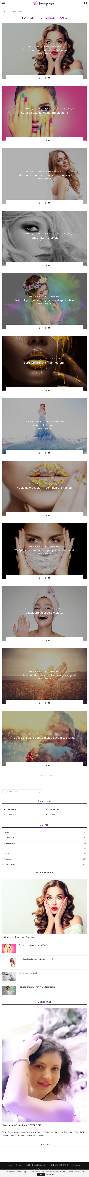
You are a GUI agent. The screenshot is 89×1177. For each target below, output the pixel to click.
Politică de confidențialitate (36, 1165)
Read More (50, 1175)
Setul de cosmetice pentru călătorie (44, 112)
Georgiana (48, 53)
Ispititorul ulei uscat (44, 425)
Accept (40, 1175)
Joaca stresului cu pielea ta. (44, 612)
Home (4, 12)
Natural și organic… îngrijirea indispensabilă (44, 300)
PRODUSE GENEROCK (59, 1165)
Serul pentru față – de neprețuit (44, 362)
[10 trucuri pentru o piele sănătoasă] (44, 906)
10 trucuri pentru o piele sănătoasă (44, 50)
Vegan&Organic (57, 46)
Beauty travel (19, 109)
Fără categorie (30, 109)
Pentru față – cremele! (44, 237)
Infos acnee (77, 1165)
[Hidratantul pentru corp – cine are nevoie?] (9, 962)
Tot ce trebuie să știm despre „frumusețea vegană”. (44, 675)
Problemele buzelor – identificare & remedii (44, 487)
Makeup (49, 109)
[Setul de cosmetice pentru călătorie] (9, 948)
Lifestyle (37, 46)
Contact (19, 1165)
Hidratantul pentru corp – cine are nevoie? (45, 175)
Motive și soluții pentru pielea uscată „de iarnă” (44, 737)
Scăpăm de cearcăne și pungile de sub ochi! (44, 550)
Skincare (46, 46)
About (10, 1165)
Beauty (29, 46)
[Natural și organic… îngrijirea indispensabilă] (9, 990)
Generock (52, 1169)
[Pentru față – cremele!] (9, 976)
